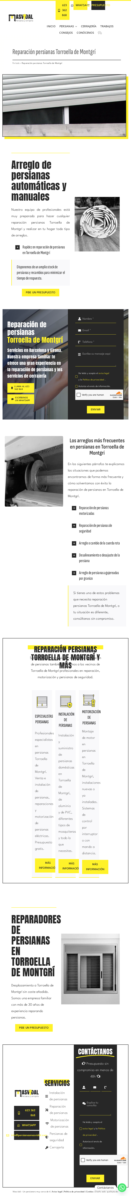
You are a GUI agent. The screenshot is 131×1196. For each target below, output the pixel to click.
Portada (15, 63)
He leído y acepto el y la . (93, 376)
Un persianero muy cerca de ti (36, 1192)
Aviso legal (56, 1192)
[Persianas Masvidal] (21, 15)
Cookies (89, 1192)
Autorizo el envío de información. (94, 386)
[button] (40, 250)
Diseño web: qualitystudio (106, 1192)
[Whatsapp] (122, 1187)
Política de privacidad (94, 380)
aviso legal (104, 373)
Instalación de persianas (66, 720)
